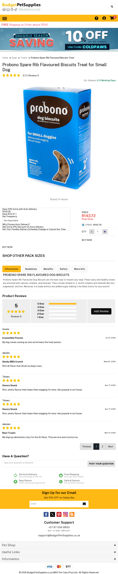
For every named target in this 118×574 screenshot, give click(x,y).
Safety (63, 269)
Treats (23, 58)
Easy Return (32, 481)
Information (11, 269)
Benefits (48, 269)
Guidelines (31, 269)
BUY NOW (87, 240)
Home (5, 58)
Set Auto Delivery (30, 475)
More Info (79, 269)
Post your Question (101, 463)
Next (110, 446)
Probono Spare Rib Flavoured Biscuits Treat (52, 58)
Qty (84, 231)
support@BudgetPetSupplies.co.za (59, 535)
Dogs (14, 58)
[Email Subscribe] (84, 504)
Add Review (101, 311)
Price (85, 212)
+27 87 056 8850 (59, 527)
